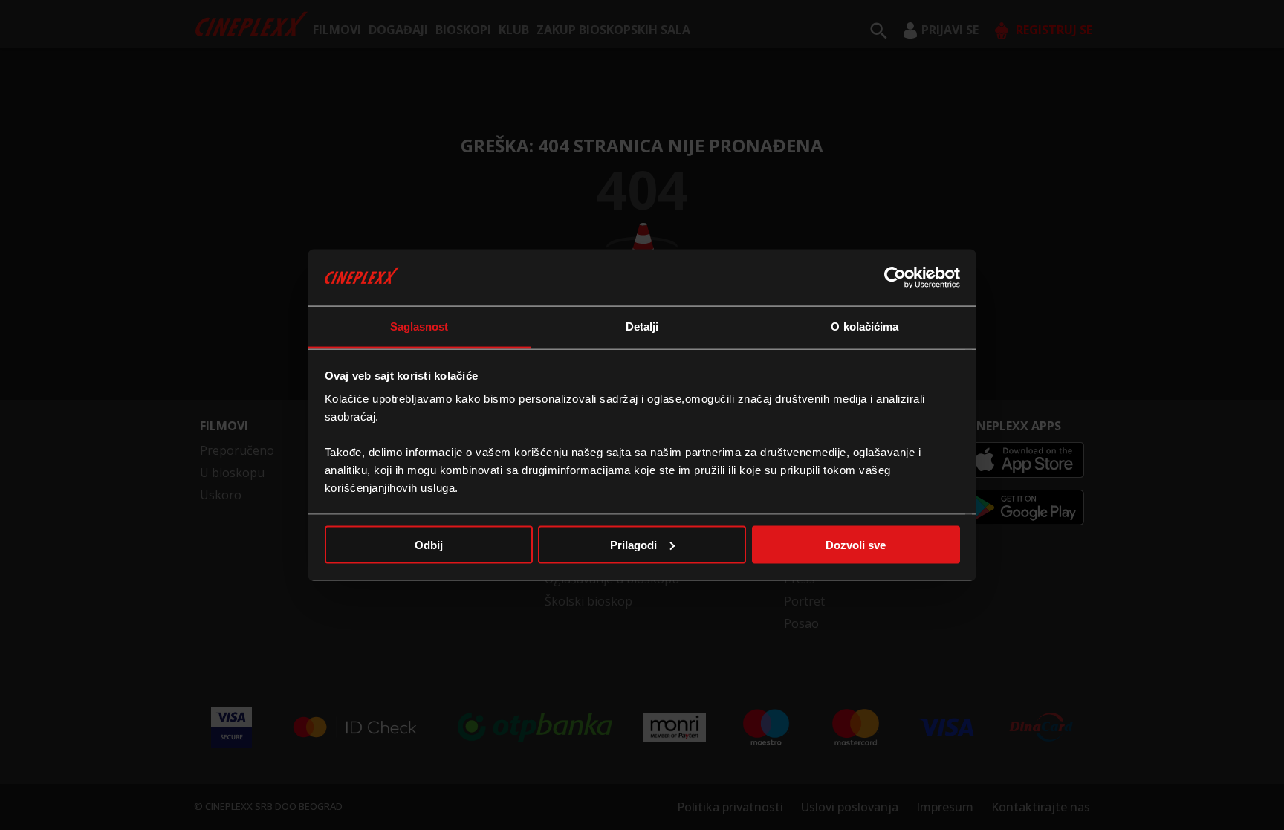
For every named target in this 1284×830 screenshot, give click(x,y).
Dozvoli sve (856, 544)
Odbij (429, 544)
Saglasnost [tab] (419, 326)
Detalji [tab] (642, 326)
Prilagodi (633, 544)
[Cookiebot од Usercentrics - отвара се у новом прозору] (895, 277)
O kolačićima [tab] (864, 326)
